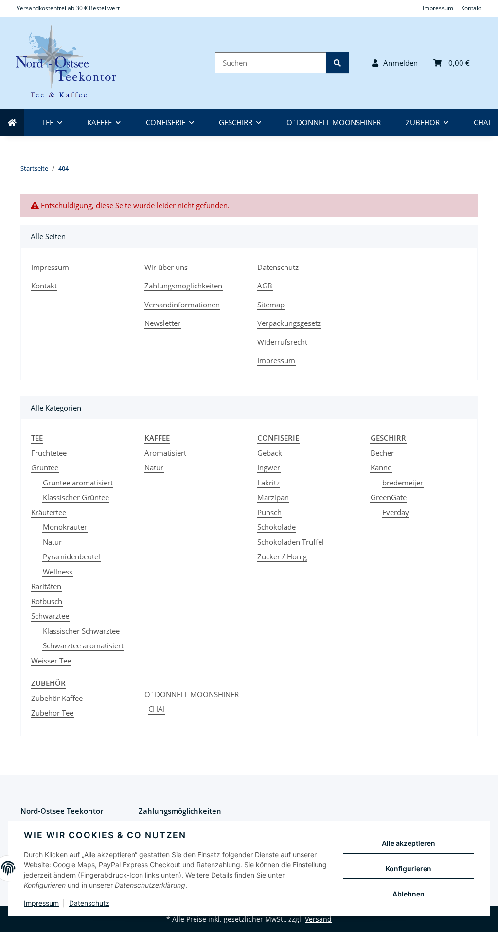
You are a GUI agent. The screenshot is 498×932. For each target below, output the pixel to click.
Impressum (41, 903)
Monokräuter (65, 527)
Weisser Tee (51, 660)
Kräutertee (48, 512)
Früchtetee (49, 453)
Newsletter (162, 323)
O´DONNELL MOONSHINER (191, 694)
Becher (382, 453)
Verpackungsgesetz (289, 323)
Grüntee (44, 467)
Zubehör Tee (52, 712)
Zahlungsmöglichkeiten (183, 285)
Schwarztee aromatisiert (83, 645)
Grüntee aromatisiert (78, 482)
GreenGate (389, 497)
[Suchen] (337, 63)
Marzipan (273, 497)
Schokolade (276, 527)
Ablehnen (408, 894)
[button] (395, 63)
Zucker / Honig (282, 556)
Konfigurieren (408, 868)
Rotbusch (46, 601)
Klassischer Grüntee (76, 497)
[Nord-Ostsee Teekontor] (72, 63)
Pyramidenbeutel (71, 556)
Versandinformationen (182, 304)
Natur (52, 542)
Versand (318, 919)
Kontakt (471, 8)
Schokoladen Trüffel (290, 542)
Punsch (269, 512)
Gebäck (269, 453)
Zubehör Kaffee (57, 698)
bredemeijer (402, 482)
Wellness (57, 571)
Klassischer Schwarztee (81, 631)
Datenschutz (89, 903)
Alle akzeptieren (408, 843)
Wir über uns (166, 267)
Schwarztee (50, 616)
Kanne (381, 467)
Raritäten (46, 586)
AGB (264, 285)
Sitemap (271, 304)
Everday (395, 512)
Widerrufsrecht (282, 342)
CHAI (156, 709)
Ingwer (268, 467)
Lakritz (268, 482)
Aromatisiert (165, 453)
